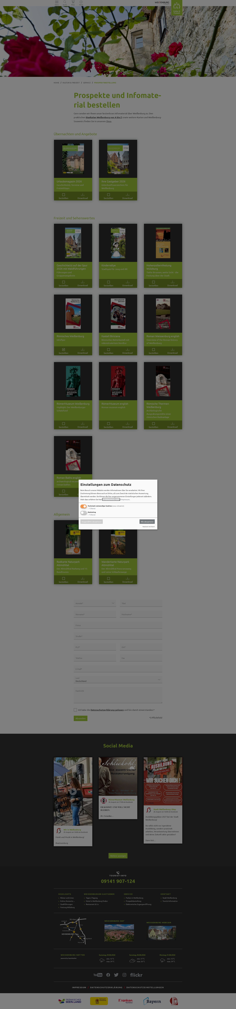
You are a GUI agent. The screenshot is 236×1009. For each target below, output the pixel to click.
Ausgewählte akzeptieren (92, 522)
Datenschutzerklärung (111, 499)
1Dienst (92, 508)
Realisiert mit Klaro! (149, 527)
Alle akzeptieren (147, 522)
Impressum (125, 499)
